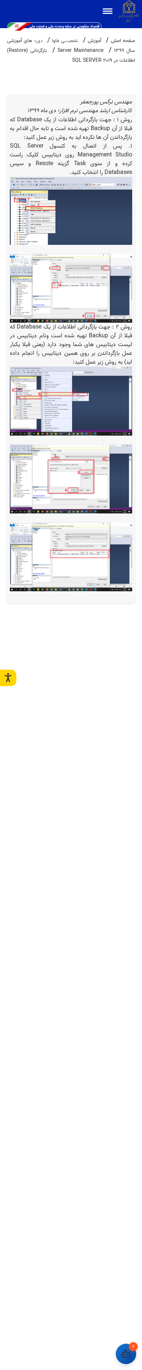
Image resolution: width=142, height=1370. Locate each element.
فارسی (53, 39)
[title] (107, 11)
